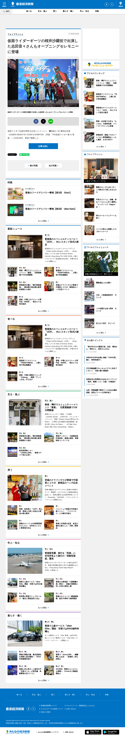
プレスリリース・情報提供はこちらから (80, 705)
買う (55, 11)
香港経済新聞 (22, 4)
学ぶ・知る (84, 11)
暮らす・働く (68, 11)
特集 (97, 11)
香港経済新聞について (49, 705)
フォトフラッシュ (15, 34)
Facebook (106, 4)
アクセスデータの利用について (52, 709)
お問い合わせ (71, 709)
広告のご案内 (45, 712)
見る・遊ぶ (42, 11)
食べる (29, 11)
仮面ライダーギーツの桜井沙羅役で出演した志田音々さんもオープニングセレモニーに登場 (40, 112)
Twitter (112, 4)
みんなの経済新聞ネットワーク (18, 732)
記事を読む (43, 146)
